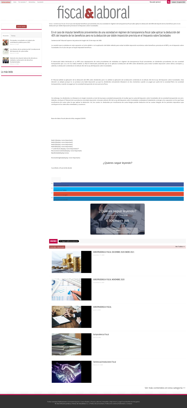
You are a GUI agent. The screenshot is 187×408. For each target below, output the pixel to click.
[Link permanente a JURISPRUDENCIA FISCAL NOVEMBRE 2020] (71, 289)
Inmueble (105, 402)
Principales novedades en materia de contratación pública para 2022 (22, 41)
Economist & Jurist (73, 402)
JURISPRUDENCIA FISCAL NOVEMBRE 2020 (108, 279)
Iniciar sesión (21, 26)
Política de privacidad (97, 404)
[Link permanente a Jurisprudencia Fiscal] (71, 344)
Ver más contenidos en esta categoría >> (165, 387)
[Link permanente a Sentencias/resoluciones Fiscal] (71, 372)
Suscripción (40, 2)
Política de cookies (111, 404)
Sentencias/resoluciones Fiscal (104, 362)
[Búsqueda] (168, 2)
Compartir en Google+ (60, 195)
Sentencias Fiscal (59, 24)
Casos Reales (85, 402)
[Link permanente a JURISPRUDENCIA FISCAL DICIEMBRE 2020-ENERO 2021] (71, 262)
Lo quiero (56, 180)
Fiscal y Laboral (96, 402)
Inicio (14, 2)
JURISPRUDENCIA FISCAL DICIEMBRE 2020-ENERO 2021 (113, 252)
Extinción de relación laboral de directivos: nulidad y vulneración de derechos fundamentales (24, 60)
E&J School (113, 402)
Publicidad (121, 404)
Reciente (6, 36)
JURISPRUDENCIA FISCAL (102, 307)
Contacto (129, 404)
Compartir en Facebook (61, 185)
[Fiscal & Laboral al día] (93, 11)
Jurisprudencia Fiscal (101, 334)
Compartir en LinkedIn (60, 200)
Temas (13, 36)
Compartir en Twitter (60, 190)
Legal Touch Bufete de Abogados (129, 402)
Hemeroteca (32, 2)
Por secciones (22, 2)
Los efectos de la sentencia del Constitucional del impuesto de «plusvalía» (25, 50)
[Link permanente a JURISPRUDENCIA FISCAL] (71, 317)
